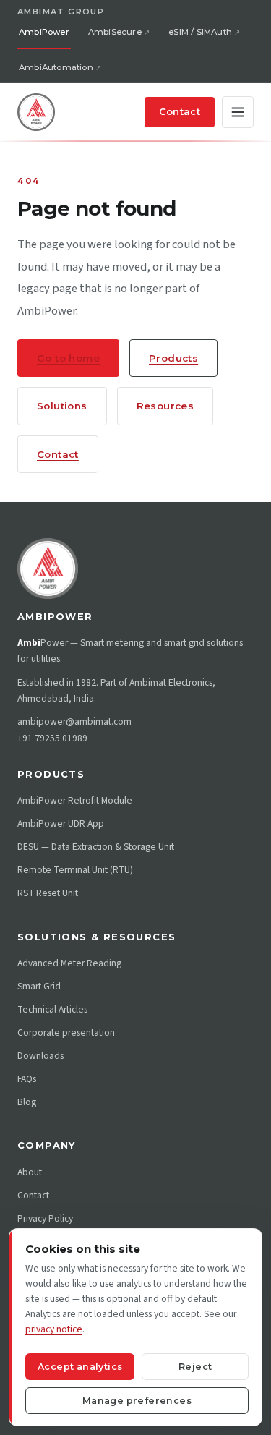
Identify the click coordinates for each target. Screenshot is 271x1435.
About (29, 1172)
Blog (26, 1102)
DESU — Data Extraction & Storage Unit (95, 846)
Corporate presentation (66, 1032)
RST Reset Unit (47, 893)
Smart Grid (39, 986)
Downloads (40, 1056)
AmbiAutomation (56, 67)
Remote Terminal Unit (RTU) (75, 870)
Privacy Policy (45, 1218)
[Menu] (238, 112)
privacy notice (53, 1329)
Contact (179, 111)
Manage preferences (137, 1400)
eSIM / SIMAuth (200, 32)
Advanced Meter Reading (69, 963)
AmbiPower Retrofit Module (74, 800)
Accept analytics (80, 1366)
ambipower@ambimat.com (74, 721)
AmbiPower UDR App (60, 823)
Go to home (68, 358)
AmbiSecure (115, 32)
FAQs (26, 1079)
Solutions (62, 406)
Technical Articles (52, 1009)
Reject (195, 1366)
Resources (165, 406)
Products (173, 358)
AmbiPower (44, 32)
